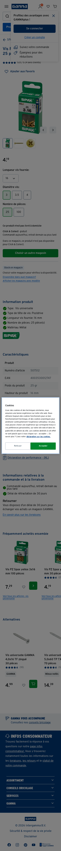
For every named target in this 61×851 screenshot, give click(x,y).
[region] (30, 425)
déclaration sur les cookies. (38, 437)
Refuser (18, 446)
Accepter (43, 446)
